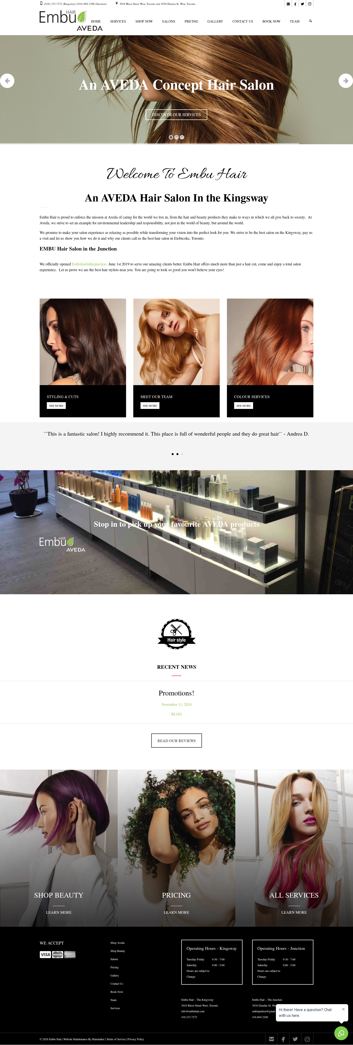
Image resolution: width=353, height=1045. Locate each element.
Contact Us (116, 983)
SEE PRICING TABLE (171, 115)
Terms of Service (116, 1039)
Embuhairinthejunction (89, 263)
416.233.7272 (189, 1017)
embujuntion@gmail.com (266, 1011)
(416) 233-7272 (53, 4)
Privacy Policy (136, 1039)
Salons (114, 959)
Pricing (114, 967)
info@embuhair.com (192, 1011)
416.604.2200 (260, 1017)
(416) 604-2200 (86, 4)
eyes (219, 269)
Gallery (114, 975)
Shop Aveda (117, 943)
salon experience (91, 232)
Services (115, 1008)
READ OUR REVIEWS (177, 740)
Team (113, 1000)
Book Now (116, 992)
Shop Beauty (117, 951)
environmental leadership (116, 222)
